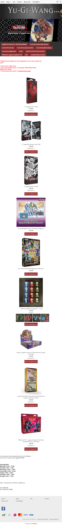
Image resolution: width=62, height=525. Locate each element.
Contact (19, 2)
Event (21, 51)
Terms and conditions (42, 519)
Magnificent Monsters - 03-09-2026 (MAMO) (14, 44)
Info (14, 2)
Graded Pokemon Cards (38, 55)
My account (27, 2)
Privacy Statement (54, 519)
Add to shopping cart (31, 114)
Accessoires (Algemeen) (9, 51)
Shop (7, 2)
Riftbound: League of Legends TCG (12, 55)
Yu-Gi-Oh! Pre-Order (8, 48)
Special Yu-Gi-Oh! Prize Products (35, 51)
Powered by (31, 523)
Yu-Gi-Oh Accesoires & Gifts (25, 48)
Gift (26, 55)
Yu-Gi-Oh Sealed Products (44, 48)
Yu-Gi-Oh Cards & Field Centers (39, 44)
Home (2, 2)
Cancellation (36, 2)
